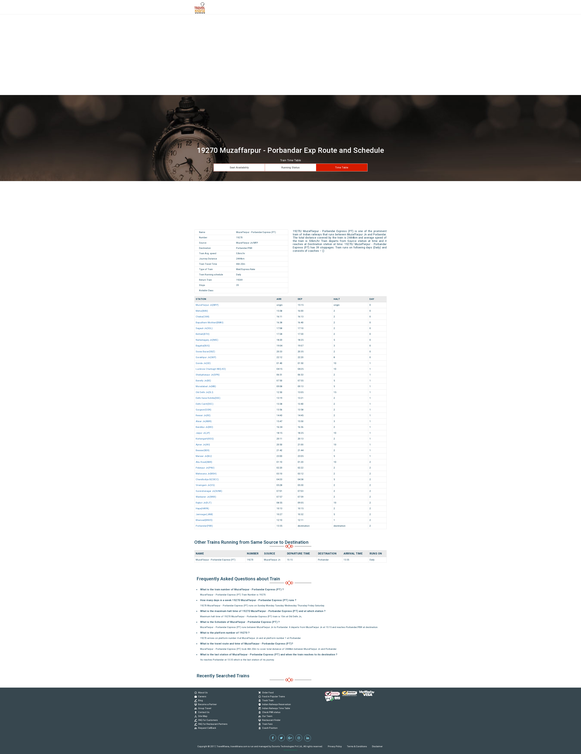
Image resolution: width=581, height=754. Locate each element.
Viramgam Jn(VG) (205, 485)
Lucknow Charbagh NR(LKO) (211, 369)
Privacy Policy (335, 746)
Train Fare (266, 724)
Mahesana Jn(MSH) (206, 473)
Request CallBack (206, 728)
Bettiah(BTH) (202, 334)
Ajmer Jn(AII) (203, 444)
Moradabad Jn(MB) (206, 386)
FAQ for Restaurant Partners (212, 724)
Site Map (202, 716)
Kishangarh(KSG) (205, 438)
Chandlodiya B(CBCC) (207, 479)
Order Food (267, 692)
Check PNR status (270, 712)
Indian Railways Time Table (275, 708)
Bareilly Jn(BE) (203, 380)
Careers (201, 696)
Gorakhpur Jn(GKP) (206, 357)
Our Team (266, 716)
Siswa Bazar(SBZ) (205, 351)
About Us (202, 692)
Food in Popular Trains (273, 696)
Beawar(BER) (203, 450)
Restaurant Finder (271, 720)
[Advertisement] (91, 21)
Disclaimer (377, 746)
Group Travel (204, 708)
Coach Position (269, 728)
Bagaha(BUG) (203, 345)
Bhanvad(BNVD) (204, 520)
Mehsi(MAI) (202, 311)
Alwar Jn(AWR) (204, 421)
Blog (200, 700)
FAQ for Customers (207, 720)
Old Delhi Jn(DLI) (204, 392)
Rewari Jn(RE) (203, 415)
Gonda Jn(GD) (203, 363)
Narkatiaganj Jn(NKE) (207, 340)
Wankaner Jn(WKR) (206, 496)
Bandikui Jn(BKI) (204, 427)
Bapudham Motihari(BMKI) (209, 322)
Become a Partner (207, 704)
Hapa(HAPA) (202, 508)
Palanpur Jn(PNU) (205, 467)
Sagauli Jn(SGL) (204, 328)
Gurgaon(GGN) (203, 409)
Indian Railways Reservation (276, 704)
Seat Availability (239, 167)
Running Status (290, 167)
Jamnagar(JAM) (204, 514)
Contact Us (203, 712)
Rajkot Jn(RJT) (204, 502)
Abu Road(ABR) (204, 462)
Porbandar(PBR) (204, 526)
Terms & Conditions (357, 746)
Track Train (267, 700)
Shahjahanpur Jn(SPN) (208, 374)
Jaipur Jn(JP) (203, 433)
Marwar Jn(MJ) (204, 456)
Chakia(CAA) (202, 316)
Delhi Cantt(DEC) (204, 404)
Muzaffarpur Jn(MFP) (207, 305)
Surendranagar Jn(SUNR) (209, 491)
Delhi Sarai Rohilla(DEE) (208, 398)
